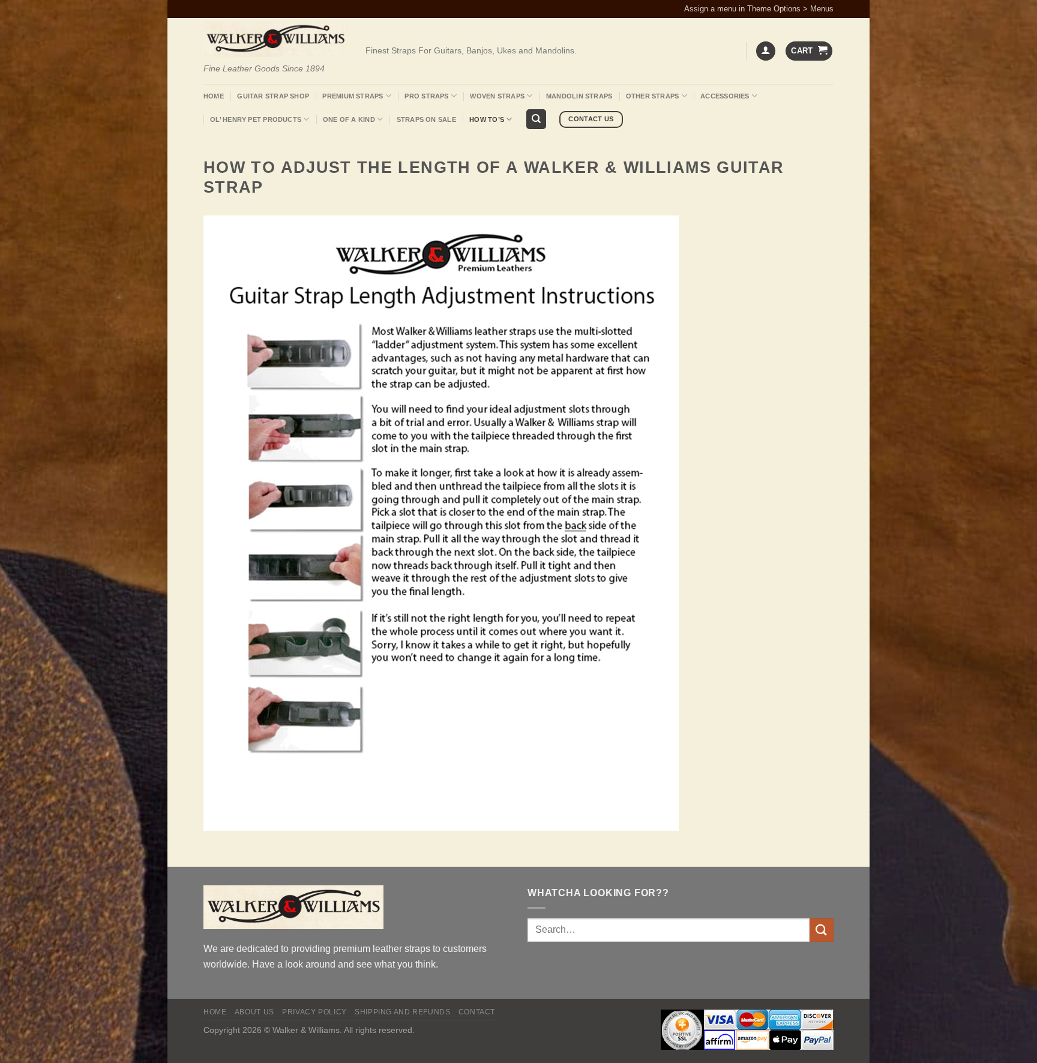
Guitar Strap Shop (273, 96)
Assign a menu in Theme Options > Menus (759, 8)
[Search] (536, 119)
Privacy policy (314, 1012)
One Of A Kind (349, 119)
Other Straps (652, 96)
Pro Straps (426, 96)
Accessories (724, 96)
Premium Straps (352, 96)
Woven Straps (497, 96)
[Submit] (822, 930)
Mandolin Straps (579, 96)
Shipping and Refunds (402, 1012)
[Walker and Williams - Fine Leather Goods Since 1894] (275, 39)
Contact (476, 1012)
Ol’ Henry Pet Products (255, 119)
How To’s (486, 119)
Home (213, 96)
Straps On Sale (426, 119)
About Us (254, 1012)
